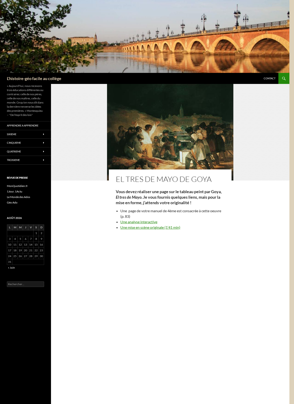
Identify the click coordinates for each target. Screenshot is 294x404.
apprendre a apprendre (22, 125)
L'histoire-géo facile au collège (34, 78)
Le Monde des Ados (18, 197)
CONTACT (269, 78)
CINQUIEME (14, 142)
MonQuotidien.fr (17, 186)
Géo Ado (12, 202)
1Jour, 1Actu (14, 191)
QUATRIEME (14, 151)
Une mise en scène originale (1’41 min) (150, 227)
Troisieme (13, 159)
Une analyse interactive (138, 222)
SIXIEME (11, 134)
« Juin (11, 267)
